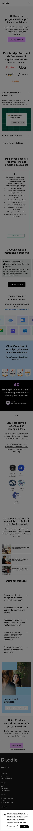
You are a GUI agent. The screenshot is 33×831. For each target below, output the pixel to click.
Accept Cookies (24, 826)
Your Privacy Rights (12, 826)
